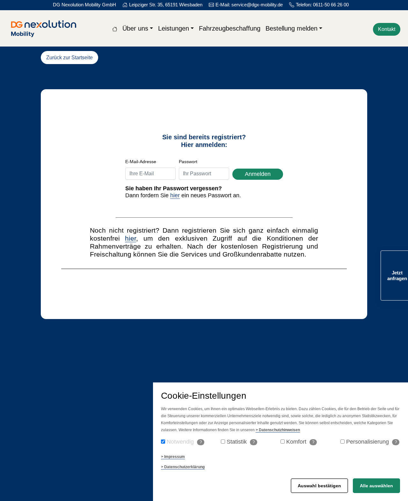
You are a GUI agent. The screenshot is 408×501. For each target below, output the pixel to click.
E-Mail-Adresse (140, 161)
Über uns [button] (135, 28)
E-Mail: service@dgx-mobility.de (249, 4)
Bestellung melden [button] (291, 28)
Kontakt (386, 29)
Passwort (188, 161)
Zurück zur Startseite (69, 57)
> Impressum (173, 456)
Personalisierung (371, 442)
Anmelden (258, 174)
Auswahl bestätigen (319, 485)
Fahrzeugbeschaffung (229, 28)
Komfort (300, 442)
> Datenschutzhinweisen (278, 430)
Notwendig (184, 442)
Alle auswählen (376, 485)
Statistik (241, 442)
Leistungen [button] (173, 28)
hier (175, 195)
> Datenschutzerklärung (183, 467)
